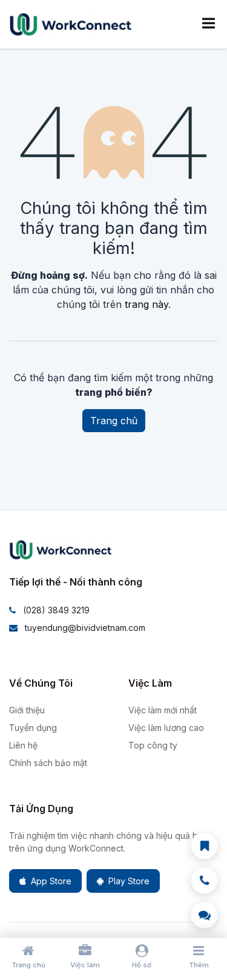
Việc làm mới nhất (162, 710)
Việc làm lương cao (166, 727)
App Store (51, 881)
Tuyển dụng (33, 727)
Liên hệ (23, 745)
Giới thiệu (27, 710)
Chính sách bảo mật (48, 763)
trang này (146, 304)
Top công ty (152, 745)
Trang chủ (113, 421)
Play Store (129, 881)
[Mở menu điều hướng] (208, 24)
